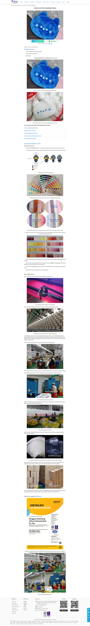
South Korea (21, 623)
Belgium (71, 622)
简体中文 (25, 608)
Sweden (26, 623)
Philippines (51, 621)
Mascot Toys (14, 603)
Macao (22, 621)
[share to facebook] (45, 43)
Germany (75, 622)
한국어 (25, 606)
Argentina (60, 622)
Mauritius (25, 622)
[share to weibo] (47, 43)
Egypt (22, 622)
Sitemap (48, 619)
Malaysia (34, 621)
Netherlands (34, 622)
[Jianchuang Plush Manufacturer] (14, 3)
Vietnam (46, 621)
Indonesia (38, 621)
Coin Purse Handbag (40, 90)
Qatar (44, 622)
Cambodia (18, 622)
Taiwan (25, 621)
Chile (65, 621)
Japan (17, 623)
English (25, 601)
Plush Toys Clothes (15, 606)
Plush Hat (14, 613)
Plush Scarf (14, 611)
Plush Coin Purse (25, 5)
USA (68, 621)
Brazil (55, 621)
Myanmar (29, 622)
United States (40, 623)
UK (70, 621)
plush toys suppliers (30, 496)
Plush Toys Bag (15, 604)
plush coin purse (31, 127)
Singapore (30, 621)
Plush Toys (14, 601)
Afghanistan (55, 622)
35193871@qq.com (43, 610)
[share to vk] (51, 43)
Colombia (61, 621)
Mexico (57, 621)
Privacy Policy (53, 619)
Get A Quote (38, 41)
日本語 (25, 604)
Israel (14, 623)
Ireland (11, 623)
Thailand (42, 621)
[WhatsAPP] (51, 41)
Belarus (67, 622)
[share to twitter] (43, 43)
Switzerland (30, 623)
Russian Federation (49, 622)
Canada (72, 621)
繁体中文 (25, 609)
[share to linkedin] (49, 43)
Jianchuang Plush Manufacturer (16, 5)
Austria (64, 622)
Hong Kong (18, 621)
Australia (76, 621)
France (14, 622)
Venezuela (35, 623)
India (11, 622)
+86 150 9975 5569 (42, 605)
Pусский (25, 603)
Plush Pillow (14, 608)
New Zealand (39, 622)
